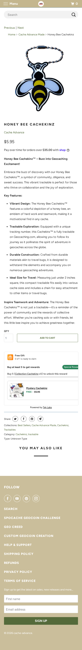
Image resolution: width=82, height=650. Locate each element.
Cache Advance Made (31, 34)
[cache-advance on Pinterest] (27, 498)
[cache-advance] (41, 3)
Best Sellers (24, 425)
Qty (6, 331)
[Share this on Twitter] (14, 419)
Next (21, 27)
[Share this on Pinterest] (31, 419)
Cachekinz (62, 425)
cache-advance (23, 633)
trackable (33, 434)
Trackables (10, 429)
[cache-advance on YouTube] (17, 498)
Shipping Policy (19, 554)
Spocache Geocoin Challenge (32, 518)
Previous (9, 27)
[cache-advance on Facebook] (8, 498)
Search (11, 509)
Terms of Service (20, 581)
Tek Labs (47, 407)
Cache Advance (14, 132)
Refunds (11, 563)
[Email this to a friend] (40, 419)
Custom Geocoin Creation (28, 536)
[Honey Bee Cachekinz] (41, 80)
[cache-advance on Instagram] (36, 498)
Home (11, 34)
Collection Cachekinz (27, 373)
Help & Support (18, 545)
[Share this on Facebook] (23, 419)
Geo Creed (13, 527)
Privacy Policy (18, 572)
